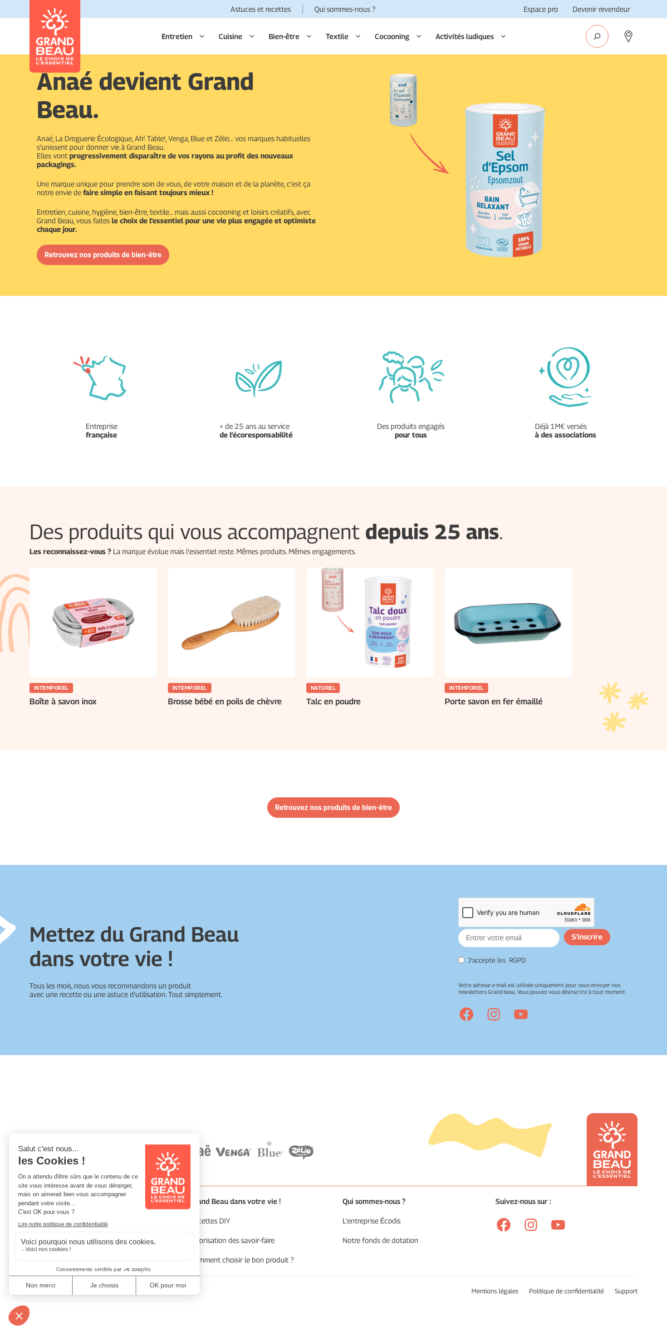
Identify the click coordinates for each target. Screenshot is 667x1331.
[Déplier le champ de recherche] (597, 36)
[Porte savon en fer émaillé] (508, 623)
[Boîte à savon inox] (93, 623)
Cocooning (392, 36)
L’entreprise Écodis (372, 1221)
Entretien (177, 36)
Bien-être (284, 36)
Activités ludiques (465, 36)
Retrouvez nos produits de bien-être (103, 254)
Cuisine (230, 36)
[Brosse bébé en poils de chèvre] (231, 623)
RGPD (517, 960)
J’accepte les (497, 960)
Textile (337, 36)
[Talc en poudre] (370, 623)
